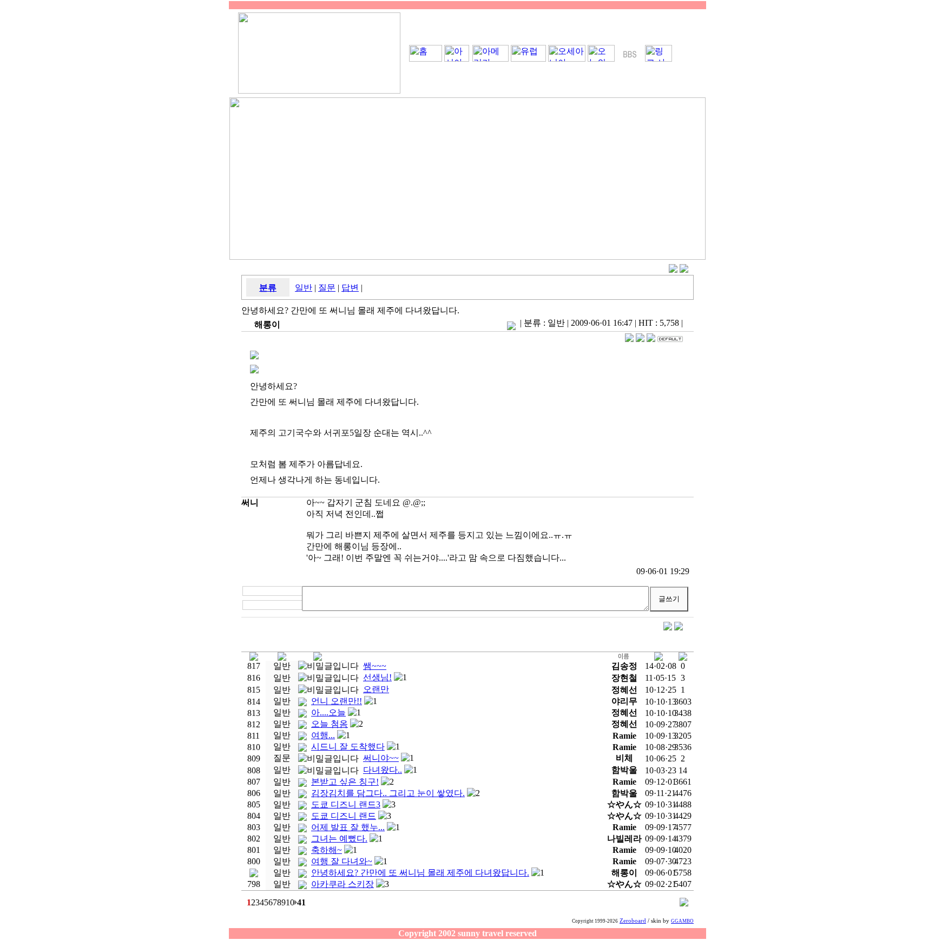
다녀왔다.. (382, 769)
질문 (326, 287)
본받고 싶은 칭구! (345, 781)
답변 (350, 287)
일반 (303, 287)
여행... (323, 735)
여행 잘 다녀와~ (341, 861)
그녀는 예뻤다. (339, 838)
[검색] (684, 903)
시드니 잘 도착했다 (348, 746)
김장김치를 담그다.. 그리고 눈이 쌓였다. (388, 793)
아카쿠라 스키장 (342, 884)
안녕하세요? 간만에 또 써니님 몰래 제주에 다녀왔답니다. (420, 872)
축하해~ (326, 849)
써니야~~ (381, 757)
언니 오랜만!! (336, 701)
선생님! (377, 677)
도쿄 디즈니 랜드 (343, 815)
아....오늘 (328, 712)
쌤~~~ (374, 666)
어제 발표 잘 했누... (348, 827)
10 (290, 902)
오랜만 (376, 689)
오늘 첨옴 (329, 723)
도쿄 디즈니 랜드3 (345, 804)
